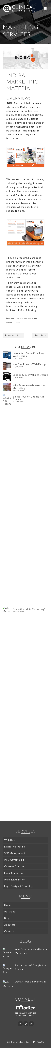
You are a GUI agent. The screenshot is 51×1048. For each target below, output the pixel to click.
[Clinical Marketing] (19, 8)
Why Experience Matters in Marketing (29, 387)
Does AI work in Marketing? (29, 609)
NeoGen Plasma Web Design (29, 364)
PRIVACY (38, 1042)
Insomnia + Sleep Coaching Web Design (28, 354)
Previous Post (13, 335)
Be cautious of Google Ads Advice (28, 398)
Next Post (40, 335)
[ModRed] (25, 1007)
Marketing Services (16, 318)
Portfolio (27, 318)
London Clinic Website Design (30, 374)
